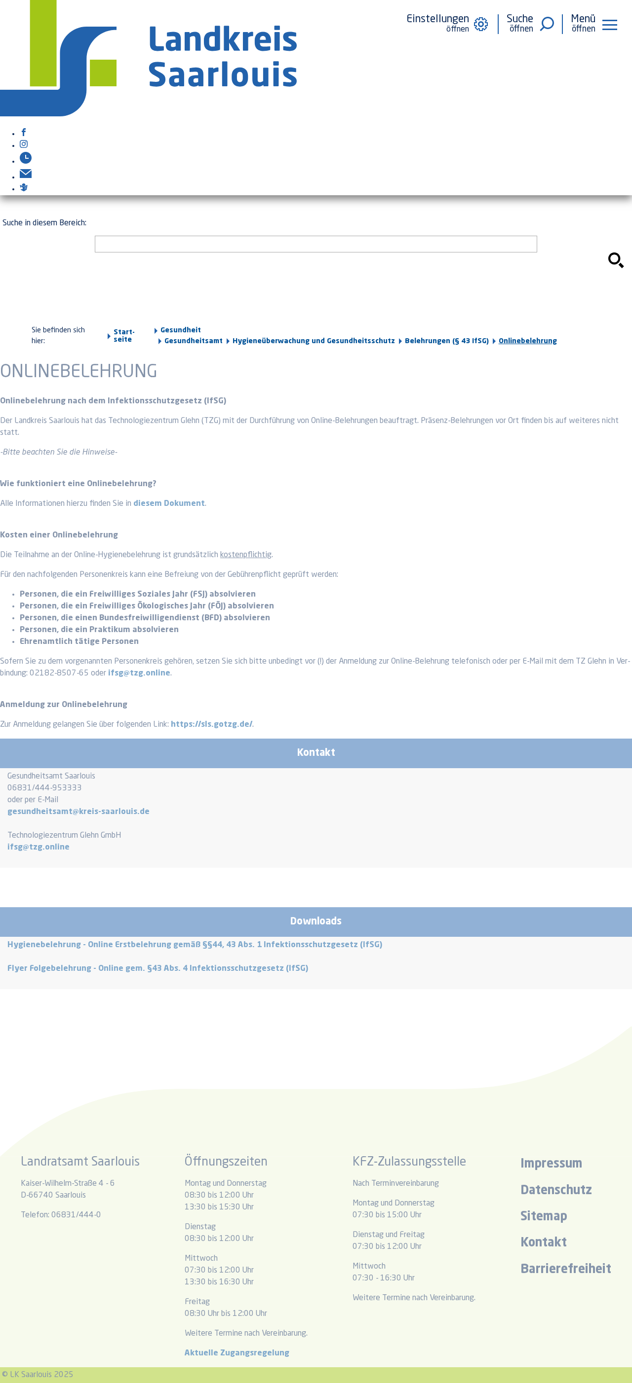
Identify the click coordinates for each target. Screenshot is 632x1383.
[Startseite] (148, 114)
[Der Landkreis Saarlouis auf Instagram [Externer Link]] (24, 146)
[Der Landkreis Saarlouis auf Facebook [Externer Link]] (24, 134)
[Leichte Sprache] (24, 189)
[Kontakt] (26, 177)
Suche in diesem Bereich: (44, 223)
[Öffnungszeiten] (26, 162)
